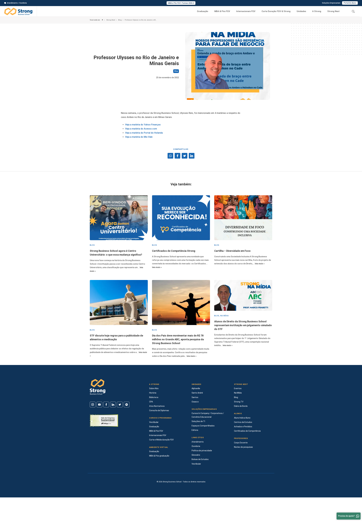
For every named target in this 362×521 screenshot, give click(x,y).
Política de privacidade (202, 450)
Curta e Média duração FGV (161, 440)
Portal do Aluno (350, 3)
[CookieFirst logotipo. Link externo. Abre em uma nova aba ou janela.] (3, 509)
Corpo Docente (241, 443)
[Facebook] (106, 404)
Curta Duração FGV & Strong (276, 11)
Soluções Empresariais (331, 3)
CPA (151, 402)
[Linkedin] (113, 404)
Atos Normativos (157, 406)
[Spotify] (126, 404)
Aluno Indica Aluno (242, 418)
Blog (120, 20)
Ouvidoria (196, 446)
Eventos (238, 388)
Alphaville (196, 388)
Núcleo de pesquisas (243, 447)
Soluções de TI (198, 421)
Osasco (195, 402)
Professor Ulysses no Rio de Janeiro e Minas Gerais (140, 20)
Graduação (202, 11)
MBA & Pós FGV (222, 11)
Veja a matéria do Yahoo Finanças (143, 124)
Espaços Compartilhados (203, 426)
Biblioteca (153, 397)
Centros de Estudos (243, 422)
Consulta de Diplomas (159, 410)
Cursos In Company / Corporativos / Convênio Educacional (208, 415)
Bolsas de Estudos (200, 459)
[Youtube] (99, 404)
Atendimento (198, 442)
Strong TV (238, 402)
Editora (195, 430)
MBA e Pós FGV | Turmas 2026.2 (181, 3)
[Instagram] (92, 404)
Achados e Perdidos (243, 426)
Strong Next (333, 11)
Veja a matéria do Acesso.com (141, 128)
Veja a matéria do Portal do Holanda (144, 132)
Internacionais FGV (245, 11)
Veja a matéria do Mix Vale (138, 137)
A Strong (316, 11)
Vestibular (154, 422)
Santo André (197, 393)
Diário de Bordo (241, 406)
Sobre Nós (154, 388)
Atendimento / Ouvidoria (17, 3)
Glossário (196, 455)
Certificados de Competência (247, 431)
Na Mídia (238, 393)
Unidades (301, 11)
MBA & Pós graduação (159, 456)
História (152, 393)
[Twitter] (120, 404)
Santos (195, 397)
